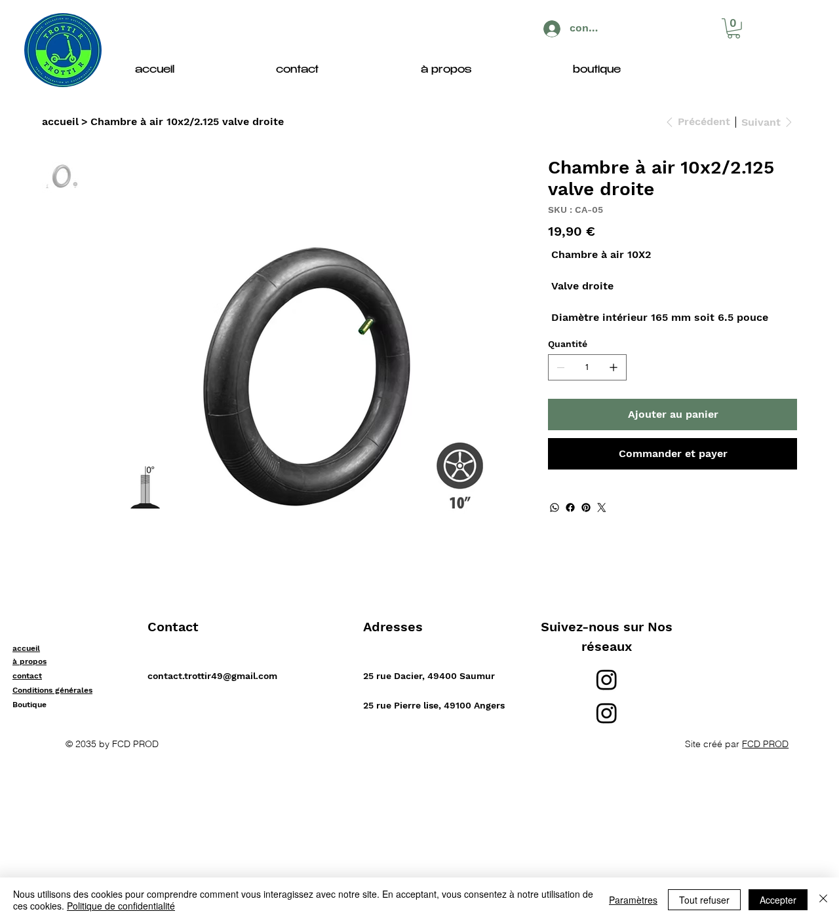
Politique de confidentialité (121, 905)
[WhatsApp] (554, 507)
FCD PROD (765, 744)
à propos (29, 661)
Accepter (778, 899)
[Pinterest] (586, 507)
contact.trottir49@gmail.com (212, 676)
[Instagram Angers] (606, 712)
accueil (26, 648)
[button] (734, 28)
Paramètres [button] (633, 899)
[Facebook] (570, 507)
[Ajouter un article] (613, 367)
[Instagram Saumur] (606, 679)
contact (27, 675)
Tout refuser (704, 899)
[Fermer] (823, 900)
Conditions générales (52, 690)
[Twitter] (601, 507)
